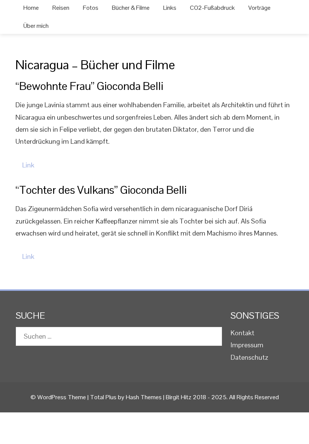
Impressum (247, 345)
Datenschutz (249, 357)
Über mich (36, 26)
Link (28, 165)
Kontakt (242, 332)
